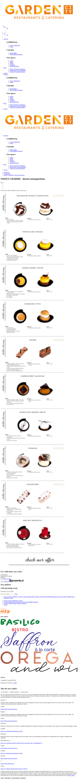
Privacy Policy (71, 775)
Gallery (11, 46)
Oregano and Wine (14, 66)
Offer (5, 67)
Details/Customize (14, 692)
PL (7, 28)
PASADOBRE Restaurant (16, 54)
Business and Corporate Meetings (18, 70)
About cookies (24, 692)
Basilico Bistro (13, 53)
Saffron (11, 61)
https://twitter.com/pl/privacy (7, 763)
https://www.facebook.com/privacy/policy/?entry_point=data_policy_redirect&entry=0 (21, 743)
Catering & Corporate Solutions (17, 71)
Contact (5, 73)
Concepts (25, 596)
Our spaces (60, 596)
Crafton (15, 682)
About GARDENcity (15, 45)
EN (4, 26)
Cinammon (12, 65)
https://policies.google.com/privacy (9, 709)
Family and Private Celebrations (17, 69)
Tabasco (12, 63)
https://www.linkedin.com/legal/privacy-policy (12, 731)
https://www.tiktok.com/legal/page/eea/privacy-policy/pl (14, 768)
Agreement (5, 692)
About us (6, 39)
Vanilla (11, 62)
